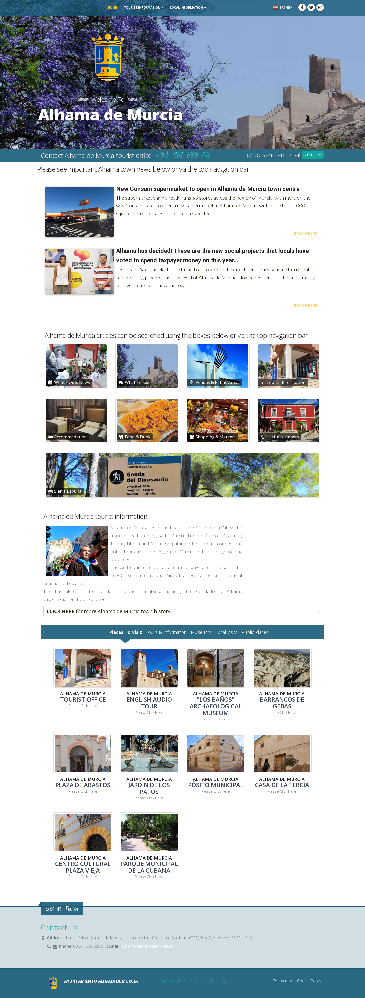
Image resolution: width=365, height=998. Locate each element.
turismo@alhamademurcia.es (147, 946)
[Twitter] (311, 7)
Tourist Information (142, 7)
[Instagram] (320, 7)
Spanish (286, 7)
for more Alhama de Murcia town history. (109, 611)
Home (112, 7)
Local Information (186, 7)
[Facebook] (302, 7)
